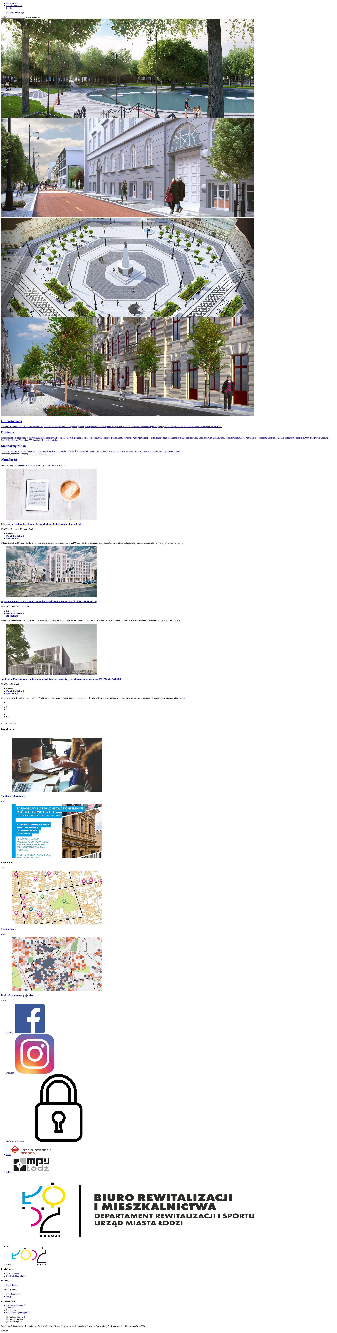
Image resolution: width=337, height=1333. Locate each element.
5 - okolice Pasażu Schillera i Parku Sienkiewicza (203, 438)
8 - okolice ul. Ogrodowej (304, 438)
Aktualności (9, 459)
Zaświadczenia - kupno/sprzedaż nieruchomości (47, 426)
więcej (180, 543)
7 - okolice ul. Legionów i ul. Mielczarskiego (274, 438)
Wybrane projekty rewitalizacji (162, 426)
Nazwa (17, 465)
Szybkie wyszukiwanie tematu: (14, 454)
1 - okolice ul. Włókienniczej (69, 438)
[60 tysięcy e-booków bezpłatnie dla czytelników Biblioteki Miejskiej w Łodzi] (51, 519)
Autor (39, 465)
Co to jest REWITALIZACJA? (14, 426)
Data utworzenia (28, 465)
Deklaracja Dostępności (16, 1305)
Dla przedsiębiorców (116, 426)
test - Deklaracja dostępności (18, 1312)
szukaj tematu (31, 17)
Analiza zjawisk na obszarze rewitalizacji (52, 451)
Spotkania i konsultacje (98, 426)
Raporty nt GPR (174, 451)
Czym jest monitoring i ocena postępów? (18, 451)
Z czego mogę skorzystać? (78, 426)
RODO (219, 426)
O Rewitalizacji (11, 421)
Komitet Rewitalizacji (184, 426)
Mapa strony (11, 1310)
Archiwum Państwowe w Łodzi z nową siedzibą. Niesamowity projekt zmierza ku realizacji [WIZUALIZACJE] (61, 679)
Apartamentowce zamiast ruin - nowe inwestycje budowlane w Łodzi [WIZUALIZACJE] (49, 601)
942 (7, 717)
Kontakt (212, 426)
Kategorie (47, 465)
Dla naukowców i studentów (137, 426)
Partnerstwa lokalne (201, 426)
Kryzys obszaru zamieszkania (134, 451)
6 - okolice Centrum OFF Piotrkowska (240, 438)
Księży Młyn (11, 440)
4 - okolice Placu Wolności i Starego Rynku (165, 438)
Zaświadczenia (12, 1274)
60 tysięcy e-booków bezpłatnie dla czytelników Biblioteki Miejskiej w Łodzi (41, 524)
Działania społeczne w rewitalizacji (45, 440)
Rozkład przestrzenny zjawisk (17, 995)
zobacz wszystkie (8, 723)
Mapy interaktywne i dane (157, 451)
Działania (7, 432)
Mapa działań (6, 438)
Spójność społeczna (77, 451)
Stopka (9, 8)
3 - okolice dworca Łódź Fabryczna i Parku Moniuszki (124, 438)
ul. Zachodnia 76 (24, 440)
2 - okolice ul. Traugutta (91, 438)
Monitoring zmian (13, 446)
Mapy (8, 1296)
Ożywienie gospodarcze (111, 451)
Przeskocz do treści (14, 5)
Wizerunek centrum (93, 451)
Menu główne (12, 3)
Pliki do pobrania (13, 1294)
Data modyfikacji (59, 465)
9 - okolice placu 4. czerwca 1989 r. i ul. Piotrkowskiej (35, 438)
